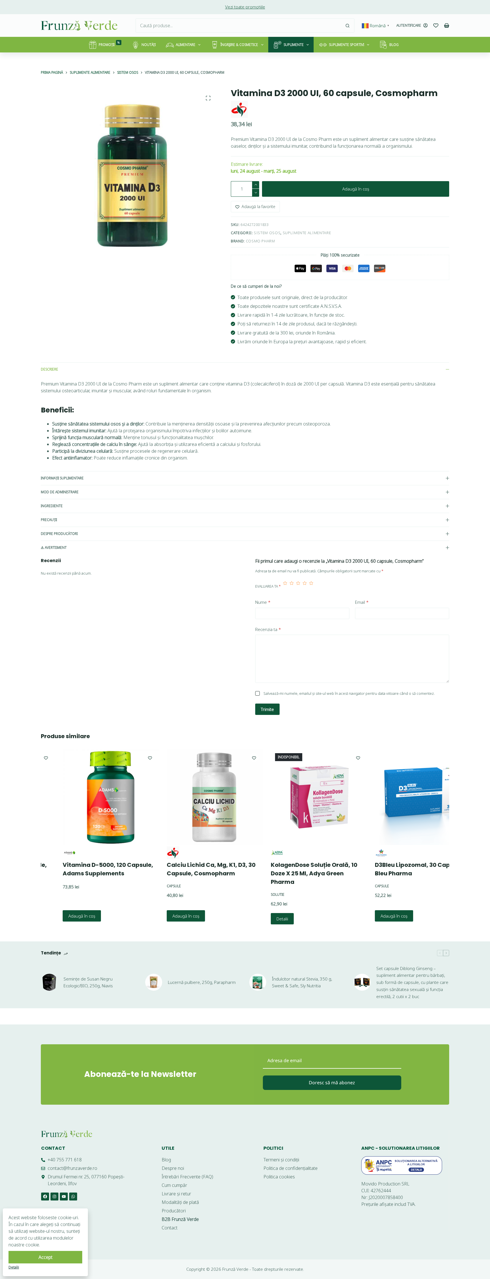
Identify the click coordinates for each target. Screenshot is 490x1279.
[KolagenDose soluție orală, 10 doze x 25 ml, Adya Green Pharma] (297, 797)
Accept (45, 1257)
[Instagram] (54, 1196)
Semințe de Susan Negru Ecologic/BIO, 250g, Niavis (88, 982)
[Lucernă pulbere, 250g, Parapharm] (153, 982)
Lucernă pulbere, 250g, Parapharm (202, 982)
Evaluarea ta (268, 586)
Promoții (109, 44)
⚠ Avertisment (54, 547)
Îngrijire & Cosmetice (239, 44)
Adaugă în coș (355, 189)
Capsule (152, 886)
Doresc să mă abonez (332, 1082)
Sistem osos (267, 232)
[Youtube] (64, 1196)
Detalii (261, 919)
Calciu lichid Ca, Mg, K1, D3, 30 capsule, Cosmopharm (189, 869)
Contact (53, 1148)
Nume (263, 602)
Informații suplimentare (62, 478)
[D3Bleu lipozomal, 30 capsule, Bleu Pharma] (401, 797)
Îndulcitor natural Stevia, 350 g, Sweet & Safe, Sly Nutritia (302, 982)
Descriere (49, 369)
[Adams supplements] (47, 852)
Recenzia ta (268, 629)
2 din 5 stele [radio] (291, 586)
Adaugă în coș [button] (60, 916)
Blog (394, 44)
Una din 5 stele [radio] (285, 586)
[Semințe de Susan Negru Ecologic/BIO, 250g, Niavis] (49, 982)
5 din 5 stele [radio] (311, 586)
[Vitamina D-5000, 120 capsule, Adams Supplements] (89, 797)
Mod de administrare (60, 492)
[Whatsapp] (73, 1196)
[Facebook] (45, 1196)
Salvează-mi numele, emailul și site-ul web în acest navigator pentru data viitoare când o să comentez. (349, 693)
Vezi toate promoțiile (245, 7)
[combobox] (238, 25)
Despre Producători (59, 533)
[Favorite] (435, 25)
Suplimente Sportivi (346, 44)
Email (362, 602)
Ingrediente (52, 505)
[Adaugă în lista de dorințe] (128, 757)
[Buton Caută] (347, 25)
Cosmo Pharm (260, 240)
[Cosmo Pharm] (239, 109)
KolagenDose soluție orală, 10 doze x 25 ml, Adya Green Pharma (292, 873)
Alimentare (185, 44)
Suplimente (294, 44)
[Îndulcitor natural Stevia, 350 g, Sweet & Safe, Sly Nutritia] (257, 982)
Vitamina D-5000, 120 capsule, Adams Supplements (86, 869)
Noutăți (148, 44)
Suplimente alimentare (307, 232)
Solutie (256, 894)
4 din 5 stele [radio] (304, 586)
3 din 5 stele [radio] (298, 586)
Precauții (49, 519)
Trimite (267, 709)
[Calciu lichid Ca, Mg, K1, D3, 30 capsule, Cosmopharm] (193, 797)
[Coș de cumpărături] (446, 25)
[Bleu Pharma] (359, 852)
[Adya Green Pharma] (255, 852)
